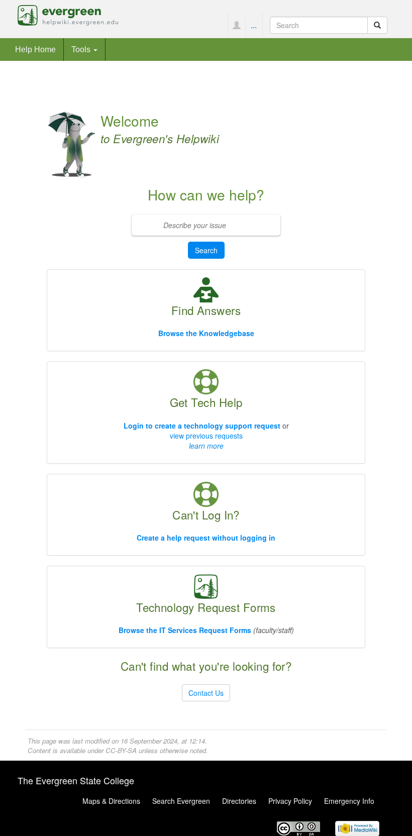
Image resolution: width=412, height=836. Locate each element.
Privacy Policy (290, 801)
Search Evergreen (181, 801)
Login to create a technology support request (202, 426)
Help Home (35, 49)
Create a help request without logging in (206, 538)
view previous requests (206, 436)
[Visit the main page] (68, 14)
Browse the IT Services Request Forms (185, 630)
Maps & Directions (111, 801)
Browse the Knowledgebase (206, 333)
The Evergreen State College (76, 780)
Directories (239, 801)
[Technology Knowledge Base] (206, 289)
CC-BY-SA (121, 750)
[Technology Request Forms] (206, 585)
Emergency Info (349, 801)
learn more (206, 446)
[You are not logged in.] (236, 25)
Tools (81, 49)
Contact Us (206, 693)
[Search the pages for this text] (377, 25)
